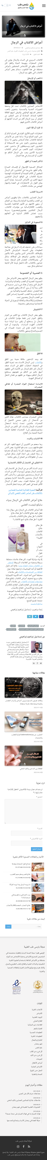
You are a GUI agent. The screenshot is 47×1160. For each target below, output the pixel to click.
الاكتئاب (38, 362)
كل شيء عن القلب (36, 1051)
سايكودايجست (36, 604)
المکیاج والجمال (36, 1040)
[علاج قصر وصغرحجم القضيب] (38, 877)
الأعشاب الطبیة (37, 1009)
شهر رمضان (38, 1044)
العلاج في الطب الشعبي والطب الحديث (31, 629)
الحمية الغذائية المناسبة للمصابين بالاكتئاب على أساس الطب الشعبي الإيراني (25, 491)
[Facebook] (23, 1147)
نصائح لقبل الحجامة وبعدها (21, 864)
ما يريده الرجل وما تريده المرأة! (19, 884)
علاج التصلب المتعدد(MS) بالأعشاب (18, 905)
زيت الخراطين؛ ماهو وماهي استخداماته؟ (20, 896)
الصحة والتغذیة (37, 1074)
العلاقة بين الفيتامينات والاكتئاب (29, 572)
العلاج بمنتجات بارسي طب (32, 51)
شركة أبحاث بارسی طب (23, 1141)
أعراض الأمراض (33, 626)
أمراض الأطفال (37, 1063)
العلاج (13, 626)
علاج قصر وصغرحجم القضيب (20, 874)
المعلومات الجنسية (36, 1032)
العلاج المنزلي (37, 1021)
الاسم (39, 828)
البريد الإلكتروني (36, 838)
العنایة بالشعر (38, 1028)
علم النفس (10, 51)
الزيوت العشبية (37, 1017)
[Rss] (29, 1147)
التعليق (39, 797)
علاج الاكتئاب (11, 629)
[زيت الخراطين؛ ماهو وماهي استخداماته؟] (38, 898)
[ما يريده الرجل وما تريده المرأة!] (38, 887)
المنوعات (39, 1059)
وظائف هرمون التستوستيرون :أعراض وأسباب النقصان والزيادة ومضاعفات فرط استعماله (23, 702)
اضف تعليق (36, 54)
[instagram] (18, 1147)
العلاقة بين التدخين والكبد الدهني (31, 768)
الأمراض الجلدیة (36, 1066)
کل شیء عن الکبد (36, 1055)
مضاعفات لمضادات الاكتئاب (31, 582)
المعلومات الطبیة (19, 51)
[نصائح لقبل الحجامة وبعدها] (38, 867)
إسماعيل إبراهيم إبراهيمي (32, 48)
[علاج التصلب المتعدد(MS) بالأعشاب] (38, 908)
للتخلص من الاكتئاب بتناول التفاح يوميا (24, 564)
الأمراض (39, 1013)
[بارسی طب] (26, 5)
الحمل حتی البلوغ (36, 1070)
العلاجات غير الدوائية (35, 1024)
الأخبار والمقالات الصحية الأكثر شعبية (28, 857)
